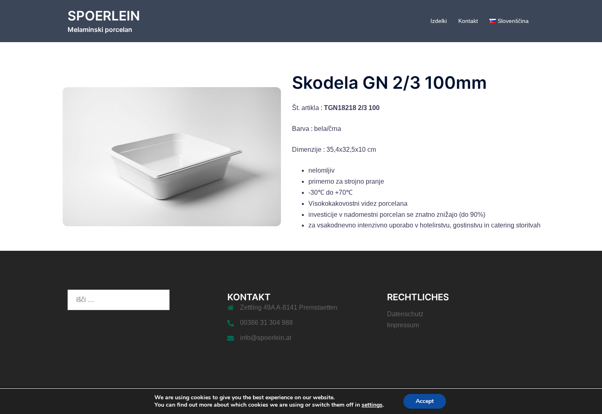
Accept (425, 401)
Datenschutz (405, 313)
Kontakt (468, 21)
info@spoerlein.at (265, 337)
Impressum (403, 325)
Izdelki (438, 21)
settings (372, 405)
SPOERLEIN (104, 16)
